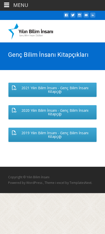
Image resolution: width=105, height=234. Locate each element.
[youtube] (86, 16)
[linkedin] (92, 16)
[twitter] (72, 16)
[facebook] (66, 16)
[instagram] (79, 16)
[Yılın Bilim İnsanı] (26, 30)
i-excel (60, 183)
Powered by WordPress (25, 183)
